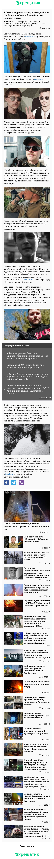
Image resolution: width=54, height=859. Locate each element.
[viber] (21, 482)
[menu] (4, 3)
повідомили (31, 36)
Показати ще (45, 397)
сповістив (38, 79)
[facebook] (6, 482)
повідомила (28, 279)
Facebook (9, 474)
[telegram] (13, 482)
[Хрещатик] (28, 3)
